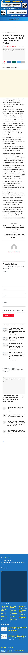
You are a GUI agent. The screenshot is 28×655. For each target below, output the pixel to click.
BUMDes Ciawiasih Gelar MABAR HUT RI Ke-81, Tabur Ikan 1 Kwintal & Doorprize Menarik (16, 409)
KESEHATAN (13, 610)
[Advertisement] (14, 83)
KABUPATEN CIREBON (13, 607)
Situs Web (5, 302)
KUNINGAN (12, 616)
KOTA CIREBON (13, 613)
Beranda (4, 32)
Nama (4, 289)
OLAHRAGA (22, 608)
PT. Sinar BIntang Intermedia (18, 650)
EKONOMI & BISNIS (4, 610)
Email (4, 296)
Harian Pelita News (11, 46)
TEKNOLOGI (22, 614)
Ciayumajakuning (10, 217)
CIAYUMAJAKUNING (11, 32)
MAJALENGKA (13, 619)
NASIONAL (21, 606)
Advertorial (3, 647)
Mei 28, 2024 (20, 46)
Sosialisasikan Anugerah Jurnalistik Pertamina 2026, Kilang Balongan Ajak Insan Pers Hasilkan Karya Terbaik (17, 636)
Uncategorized (22, 617)
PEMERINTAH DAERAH (22, 611)
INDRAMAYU (4, 613)
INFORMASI (4, 616)
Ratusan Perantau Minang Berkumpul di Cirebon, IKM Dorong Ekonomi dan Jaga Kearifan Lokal (16, 432)
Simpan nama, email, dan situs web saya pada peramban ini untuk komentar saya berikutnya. (13, 311)
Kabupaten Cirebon (19, 217)
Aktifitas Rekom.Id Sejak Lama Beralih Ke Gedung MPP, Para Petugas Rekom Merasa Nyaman (11, 398)
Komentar (5, 271)
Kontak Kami (10, 647)
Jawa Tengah (4, 619)
